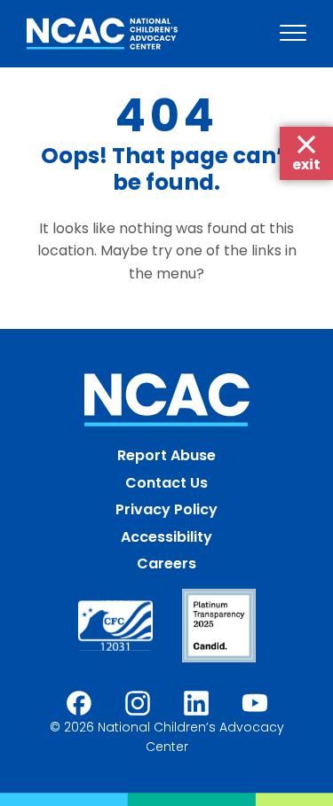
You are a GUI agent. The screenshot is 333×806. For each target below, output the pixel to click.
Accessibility (166, 537)
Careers (166, 563)
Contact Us (166, 483)
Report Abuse (166, 455)
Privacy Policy (166, 509)
